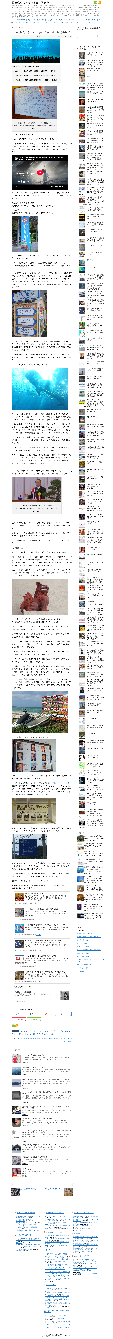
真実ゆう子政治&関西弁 (81, 1256)
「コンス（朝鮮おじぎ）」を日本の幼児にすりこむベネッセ (95, 325)
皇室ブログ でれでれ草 (54, 1232)
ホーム (12, 20)
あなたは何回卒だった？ (94, 245)
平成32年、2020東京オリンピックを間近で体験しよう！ (95, 370)
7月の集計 (19, 1243)
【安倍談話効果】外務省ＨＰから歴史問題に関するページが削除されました (95, 385)
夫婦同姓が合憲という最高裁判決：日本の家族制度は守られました (95, 317)
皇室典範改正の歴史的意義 (52, 1228)
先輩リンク (48, 22)
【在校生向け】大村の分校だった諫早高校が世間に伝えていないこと (95, 224)
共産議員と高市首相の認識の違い (82, 1225)
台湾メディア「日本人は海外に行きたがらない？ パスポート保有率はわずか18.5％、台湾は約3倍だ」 (85, 1241)
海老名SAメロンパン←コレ (52, 1307)
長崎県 (69, 1041)
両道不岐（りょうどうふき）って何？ (79, 20)
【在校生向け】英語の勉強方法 (33, 1055)
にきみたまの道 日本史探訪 (26, 1213)
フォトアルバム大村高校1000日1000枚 (63, 22)
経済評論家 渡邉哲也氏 (84, 956)
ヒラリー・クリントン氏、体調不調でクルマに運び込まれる (95, 516)
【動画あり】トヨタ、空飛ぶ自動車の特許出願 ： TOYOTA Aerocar (95, 456)
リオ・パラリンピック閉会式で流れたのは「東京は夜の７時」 (95, 780)
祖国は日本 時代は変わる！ (55, 1213)
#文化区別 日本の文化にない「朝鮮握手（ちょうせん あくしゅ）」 (95, 486)
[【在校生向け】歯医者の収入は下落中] (16, 1161)
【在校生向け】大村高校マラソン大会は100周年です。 (39, 1034)
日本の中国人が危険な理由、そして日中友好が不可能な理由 (95, 643)
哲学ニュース (50, 1250)
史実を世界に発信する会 (25, 1235)
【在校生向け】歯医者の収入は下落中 (35, 1157)
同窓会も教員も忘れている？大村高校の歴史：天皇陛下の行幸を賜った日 (95, 674)
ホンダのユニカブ (92, 718)
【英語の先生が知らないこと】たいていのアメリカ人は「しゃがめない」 (95, 772)
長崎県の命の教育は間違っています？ (39, 893)
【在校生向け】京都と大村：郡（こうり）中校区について (95, 332)
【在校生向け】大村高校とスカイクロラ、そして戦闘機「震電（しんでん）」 (95, 697)
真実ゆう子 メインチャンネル (84, 1213)
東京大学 (45, 1038)
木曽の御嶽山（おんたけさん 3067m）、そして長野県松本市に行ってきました (94, 838)
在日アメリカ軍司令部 (84, 965)
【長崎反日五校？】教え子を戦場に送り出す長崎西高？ (45, 972)
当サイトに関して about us (85, 22)
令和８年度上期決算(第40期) (24, 1249)
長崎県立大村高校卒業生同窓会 (30, 2)
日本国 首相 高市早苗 (84, 933)
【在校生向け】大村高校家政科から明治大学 (41, 909)
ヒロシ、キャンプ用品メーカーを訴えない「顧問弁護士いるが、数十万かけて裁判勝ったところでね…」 (57, 1292)
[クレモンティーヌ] (16, 1173)
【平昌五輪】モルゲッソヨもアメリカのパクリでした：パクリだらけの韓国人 (95, 603)
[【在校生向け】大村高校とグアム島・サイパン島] (16, 1149)
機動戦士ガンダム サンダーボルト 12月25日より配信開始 (95, 125)
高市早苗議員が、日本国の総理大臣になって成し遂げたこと (93, 846)
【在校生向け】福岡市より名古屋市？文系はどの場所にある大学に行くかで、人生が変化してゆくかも (46, 1131)
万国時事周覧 (81, 971)
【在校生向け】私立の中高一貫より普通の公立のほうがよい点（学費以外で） (46, 1093)
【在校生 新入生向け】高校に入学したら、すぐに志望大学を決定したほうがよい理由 (46, 1107)
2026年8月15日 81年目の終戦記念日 (56, 1245)
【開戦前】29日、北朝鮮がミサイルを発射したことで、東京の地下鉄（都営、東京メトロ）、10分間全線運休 (91, 813)
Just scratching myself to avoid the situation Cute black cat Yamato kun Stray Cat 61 (85, 1268)
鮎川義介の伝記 (20, 1221)
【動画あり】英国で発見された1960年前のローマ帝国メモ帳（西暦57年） (95, 765)
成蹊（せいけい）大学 (61, 783)
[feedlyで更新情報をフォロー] (95, 3)
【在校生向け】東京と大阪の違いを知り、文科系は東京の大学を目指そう (95, 433)
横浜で (89, 76)
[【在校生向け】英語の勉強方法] (16, 1060)
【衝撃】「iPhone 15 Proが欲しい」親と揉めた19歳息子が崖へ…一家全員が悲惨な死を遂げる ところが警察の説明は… (57, 1259)
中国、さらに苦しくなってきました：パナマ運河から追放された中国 (95, 667)
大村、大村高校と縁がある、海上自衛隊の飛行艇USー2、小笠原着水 (46, 1079)
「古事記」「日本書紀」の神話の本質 (26, 1227)
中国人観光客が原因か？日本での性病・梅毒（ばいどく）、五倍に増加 (95, 140)
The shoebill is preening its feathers (85, 1273)
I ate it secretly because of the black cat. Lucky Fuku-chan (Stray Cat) (84, 1261)
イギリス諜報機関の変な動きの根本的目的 (28, 1224)
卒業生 (69, 37)
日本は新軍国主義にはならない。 (82, 1228)
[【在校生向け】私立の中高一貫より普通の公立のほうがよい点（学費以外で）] (16, 1096)
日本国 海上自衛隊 (83, 946)
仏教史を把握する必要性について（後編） (28, 1230)
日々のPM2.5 (91, 267)
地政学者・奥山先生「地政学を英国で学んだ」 (56, 1311)
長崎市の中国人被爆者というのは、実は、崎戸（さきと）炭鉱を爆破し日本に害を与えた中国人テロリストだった (91, 191)
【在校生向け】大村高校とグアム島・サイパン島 (39, 1145)
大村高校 (24, 1038)
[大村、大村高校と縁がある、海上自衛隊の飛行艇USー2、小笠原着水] (16, 1084)
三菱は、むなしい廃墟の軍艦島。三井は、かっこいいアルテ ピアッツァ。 (95, 426)
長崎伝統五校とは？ (15, 22)
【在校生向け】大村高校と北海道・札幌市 (37, 1118)
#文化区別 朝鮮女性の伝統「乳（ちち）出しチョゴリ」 (95, 70)
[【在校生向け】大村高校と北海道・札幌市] (16, 1123)
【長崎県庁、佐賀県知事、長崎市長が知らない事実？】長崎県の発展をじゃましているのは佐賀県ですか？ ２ (91, 157)
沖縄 (50, 1038)
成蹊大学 (38, 1038)
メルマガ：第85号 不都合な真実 (54, 1318)
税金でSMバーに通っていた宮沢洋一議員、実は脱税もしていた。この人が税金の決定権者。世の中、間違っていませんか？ (91, 403)
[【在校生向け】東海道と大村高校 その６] (16, 1072)
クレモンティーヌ (28, 1169)
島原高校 (31, 1038)
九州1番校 (26, 22)
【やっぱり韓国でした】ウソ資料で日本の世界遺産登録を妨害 (95, 493)
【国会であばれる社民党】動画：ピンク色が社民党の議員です (95, 133)
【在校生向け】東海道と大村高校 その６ (37, 1067)
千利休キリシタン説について (24, 1222)
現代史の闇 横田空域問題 (23, 1219)
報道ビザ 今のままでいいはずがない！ (56, 1216)
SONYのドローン (92, 733)
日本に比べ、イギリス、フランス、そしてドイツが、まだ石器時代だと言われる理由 (93, 854)
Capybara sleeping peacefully (82, 1270)
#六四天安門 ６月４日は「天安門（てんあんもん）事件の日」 (95, 501)
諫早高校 (63, 1038)
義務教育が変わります (94, 417)
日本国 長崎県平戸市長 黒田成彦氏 (89, 950)
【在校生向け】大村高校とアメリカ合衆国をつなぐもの (95, 690)
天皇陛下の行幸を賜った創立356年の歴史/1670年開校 (31, 20)
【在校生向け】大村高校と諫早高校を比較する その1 (45, 925)
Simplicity (62, 1334)
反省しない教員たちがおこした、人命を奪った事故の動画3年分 (94, 861)
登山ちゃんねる (51, 1285)
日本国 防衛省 (82, 943)
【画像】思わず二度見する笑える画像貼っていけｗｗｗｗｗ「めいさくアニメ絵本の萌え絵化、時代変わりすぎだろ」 (57, 1255)
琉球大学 (56, 1038)
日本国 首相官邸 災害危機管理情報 (89, 937)
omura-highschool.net (28, 903)
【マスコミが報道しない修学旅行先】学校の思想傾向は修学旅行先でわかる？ (95, 209)
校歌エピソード (63, 20)
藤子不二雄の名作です (94, 260)
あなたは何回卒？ (97, 20)
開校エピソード (52, 20)
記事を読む (25, 1062)
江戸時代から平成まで (36, 22)
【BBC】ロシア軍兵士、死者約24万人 (84, 1251)
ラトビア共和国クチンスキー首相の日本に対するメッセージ (95, 595)
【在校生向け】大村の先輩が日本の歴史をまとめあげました (95, 216)
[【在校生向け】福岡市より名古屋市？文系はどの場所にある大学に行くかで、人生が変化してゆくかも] (16, 1135)
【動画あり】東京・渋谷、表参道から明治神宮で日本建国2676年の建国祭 (95, 148)
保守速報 (77, 1233)
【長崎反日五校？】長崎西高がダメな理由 (40, 956)
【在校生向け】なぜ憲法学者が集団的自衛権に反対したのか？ (95, 742)
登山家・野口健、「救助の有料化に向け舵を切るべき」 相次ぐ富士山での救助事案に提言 (57, 1304)
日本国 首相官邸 (82, 940)
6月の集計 (19, 1250)
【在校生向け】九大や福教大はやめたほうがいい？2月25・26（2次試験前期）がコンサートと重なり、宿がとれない (91, 541)
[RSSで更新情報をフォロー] (99, 3)
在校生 (17, 1038)
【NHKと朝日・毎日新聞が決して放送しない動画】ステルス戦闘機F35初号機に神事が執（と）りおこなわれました (91, 823)
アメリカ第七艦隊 (83, 968)
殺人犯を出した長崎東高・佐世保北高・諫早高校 (43, 940)
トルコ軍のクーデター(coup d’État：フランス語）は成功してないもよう (95, 508)
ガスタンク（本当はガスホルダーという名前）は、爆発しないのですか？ (95, 347)
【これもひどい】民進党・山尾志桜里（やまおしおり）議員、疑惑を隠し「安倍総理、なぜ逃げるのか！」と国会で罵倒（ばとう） (91, 200)
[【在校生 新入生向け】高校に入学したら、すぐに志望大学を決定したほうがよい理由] (16, 1111)
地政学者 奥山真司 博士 (85, 953)
